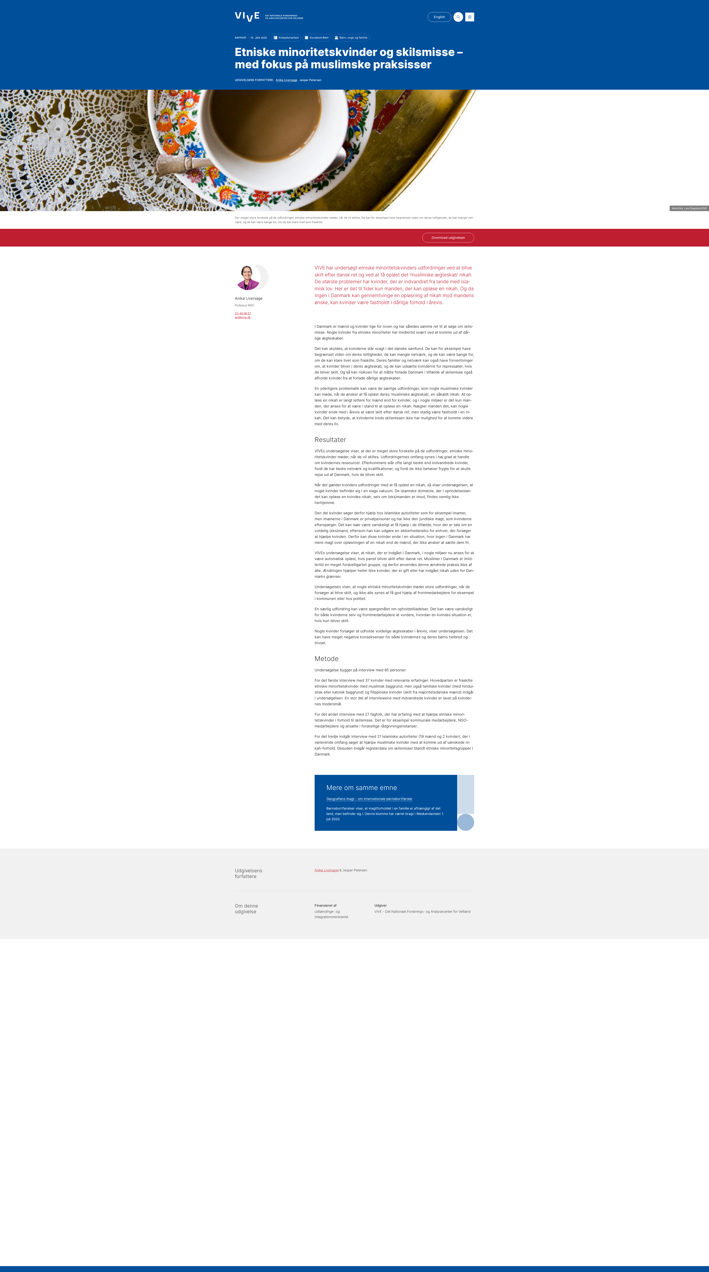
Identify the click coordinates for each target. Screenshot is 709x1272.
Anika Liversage (286, 80)
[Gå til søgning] (458, 17)
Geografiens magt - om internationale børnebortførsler (369, 799)
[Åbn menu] (469, 17)
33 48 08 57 (243, 313)
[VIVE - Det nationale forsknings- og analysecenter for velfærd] (269, 17)
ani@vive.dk (243, 317)
